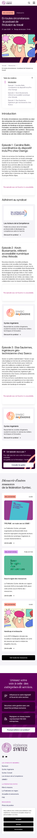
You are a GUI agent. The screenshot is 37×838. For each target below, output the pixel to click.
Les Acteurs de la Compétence (12, 776)
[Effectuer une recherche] (29, 3)
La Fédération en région (10, 791)
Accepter (18, 819)
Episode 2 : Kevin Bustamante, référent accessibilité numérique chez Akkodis (19, 95)
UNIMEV (4, 779)
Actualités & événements (10, 794)
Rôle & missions (7, 787)
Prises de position (8, 805)
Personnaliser (18, 829)
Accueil (4, 65)
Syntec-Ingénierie (8, 769)
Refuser (18, 824)
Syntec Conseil (7, 773)
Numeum (5, 766)
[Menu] (34, 3)
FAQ (3, 797)
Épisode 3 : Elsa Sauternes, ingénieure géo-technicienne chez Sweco (19, 102)
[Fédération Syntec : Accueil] (7, 3)
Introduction (12, 82)
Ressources (12, 65)
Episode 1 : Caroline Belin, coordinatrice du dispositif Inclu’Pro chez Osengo (19, 87)
